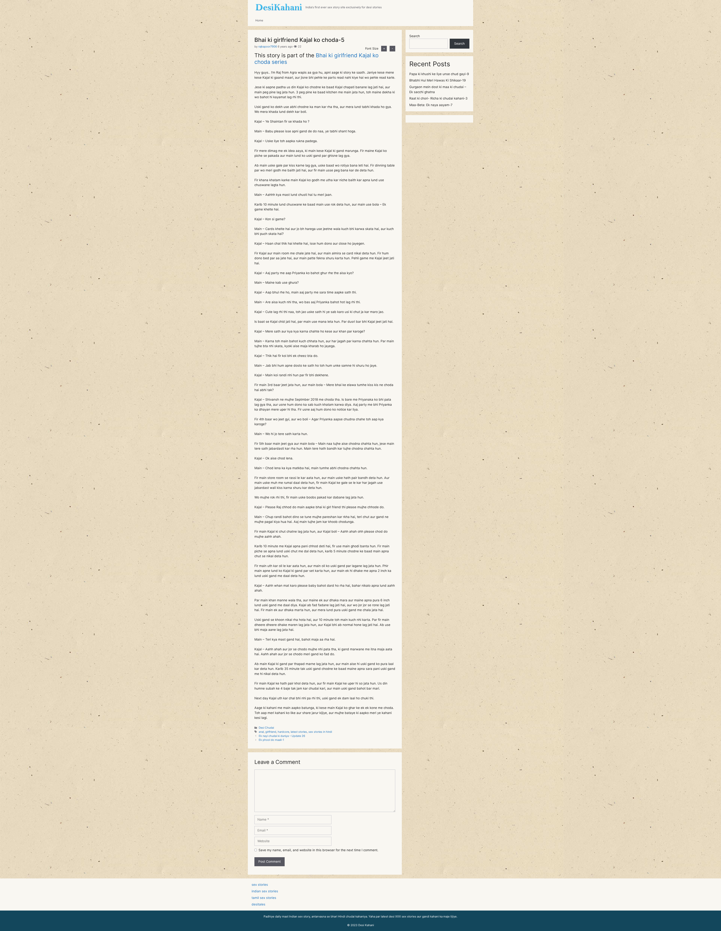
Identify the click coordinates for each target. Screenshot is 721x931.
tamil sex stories (264, 898)
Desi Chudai (266, 727)
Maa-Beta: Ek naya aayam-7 (431, 105)
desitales (258, 904)
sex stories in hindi (320, 731)
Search (414, 36)
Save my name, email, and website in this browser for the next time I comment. (318, 850)
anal (261, 731)
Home (259, 20)
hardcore (283, 731)
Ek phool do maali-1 (271, 739)
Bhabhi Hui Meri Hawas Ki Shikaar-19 (437, 80)
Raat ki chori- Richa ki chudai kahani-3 (438, 98)
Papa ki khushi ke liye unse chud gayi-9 (439, 74)
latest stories (299, 731)
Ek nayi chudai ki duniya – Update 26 (282, 735)
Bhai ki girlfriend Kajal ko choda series (316, 58)
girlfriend (270, 731)
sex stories (260, 885)
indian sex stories (265, 891)
